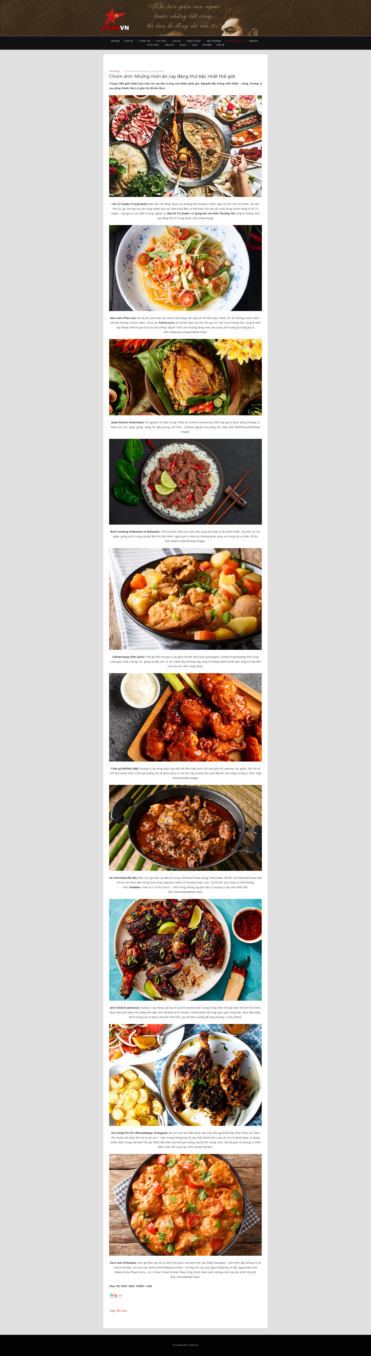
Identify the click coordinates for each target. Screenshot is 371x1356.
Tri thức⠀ (162, 40)
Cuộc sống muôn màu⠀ (137, 71)
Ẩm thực (122, 1310)
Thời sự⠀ (129, 40)
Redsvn (115, 40)
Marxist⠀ (254, 40)
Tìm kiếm (207, 44)
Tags (194, 44)
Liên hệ (220, 44)
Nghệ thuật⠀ (194, 40)
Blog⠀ (184, 44)
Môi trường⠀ (215, 40)
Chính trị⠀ (145, 40)
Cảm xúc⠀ (170, 44)
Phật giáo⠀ (153, 44)
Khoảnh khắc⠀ (236, 40)
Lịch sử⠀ (177, 40)
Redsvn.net (193, 1345)
